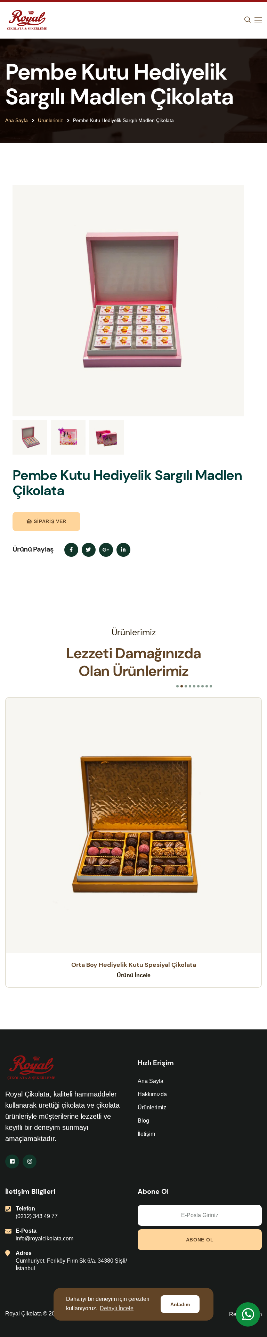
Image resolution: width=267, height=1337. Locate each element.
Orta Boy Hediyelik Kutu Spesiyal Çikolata (133, 965)
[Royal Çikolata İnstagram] (30, 1161)
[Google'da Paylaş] (106, 550)
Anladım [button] (180, 1304)
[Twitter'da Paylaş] (89, 550)
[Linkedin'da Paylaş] (123, 550)
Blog (143, 1121)
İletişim (146, 1134)
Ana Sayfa (16, 120)
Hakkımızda (152, 1094)
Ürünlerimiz (50, 120)
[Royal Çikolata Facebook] (12, 1161)
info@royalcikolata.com (44, 1238)
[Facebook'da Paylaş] (71, 550)
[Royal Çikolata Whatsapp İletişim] (248, 1314)
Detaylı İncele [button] (117, 1308)
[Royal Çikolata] (27, 20)
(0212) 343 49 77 (37, 1216)
